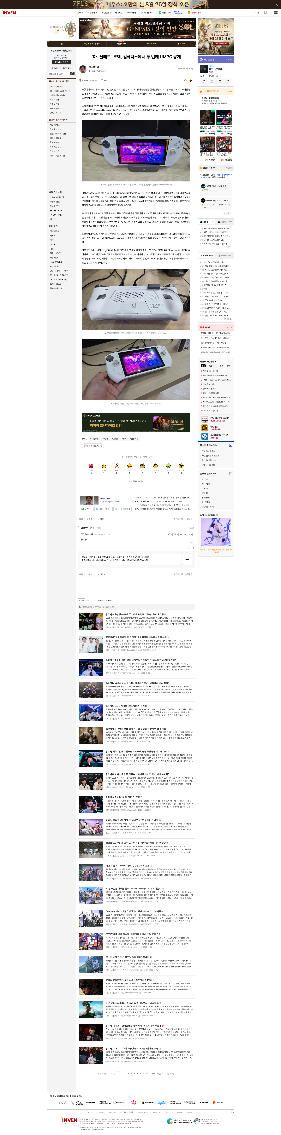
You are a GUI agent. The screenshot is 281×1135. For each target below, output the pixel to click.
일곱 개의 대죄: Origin (58, 271)
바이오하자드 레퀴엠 (58, 279)
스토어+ (229, 92)
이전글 (101, 519)
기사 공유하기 (135, 481)
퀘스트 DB (206, 502)
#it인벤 (105, 439)
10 (147, 1073)
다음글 (89, 519)
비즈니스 (101, 1112)
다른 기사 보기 (105, 509)
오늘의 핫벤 (55, 202)
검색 (72, 73)
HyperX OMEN (56, 262)
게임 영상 (54, 257)
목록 (81, 519)
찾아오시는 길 (177, 1112)
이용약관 (112, 1112)
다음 (159, 1073)
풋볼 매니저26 (55, 288)
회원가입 (55, 68)
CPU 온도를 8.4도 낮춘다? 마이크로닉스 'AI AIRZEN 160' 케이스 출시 (163, 509)
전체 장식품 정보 (208, 465)
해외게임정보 (55, 253)
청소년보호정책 (142, 1112)
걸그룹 (52, 244)
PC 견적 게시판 (56, 215)
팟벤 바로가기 (55, 231)
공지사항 (189, 1112)
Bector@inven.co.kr (97, 71)
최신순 (98, 528)
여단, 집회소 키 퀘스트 (210, 456)
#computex (94, 439)
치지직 (52, 236)
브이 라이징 (55, 266)
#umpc (115, 439)
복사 (105, 80)
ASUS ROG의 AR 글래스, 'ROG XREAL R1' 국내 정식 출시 (159, 501)
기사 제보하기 (124, 509)
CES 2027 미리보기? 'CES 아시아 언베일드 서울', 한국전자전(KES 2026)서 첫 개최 (163, 498)
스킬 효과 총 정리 (208, 451)
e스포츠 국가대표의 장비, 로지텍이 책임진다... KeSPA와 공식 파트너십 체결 (163, 505)
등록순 (91, 528)
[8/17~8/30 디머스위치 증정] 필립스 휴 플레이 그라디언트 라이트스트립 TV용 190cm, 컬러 (216, 338)
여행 (52, 249)
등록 (187, 559)
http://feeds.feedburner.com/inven (99, 600)
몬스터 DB (206, 497)
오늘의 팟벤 (55, 206)
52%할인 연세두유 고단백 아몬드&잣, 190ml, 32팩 (216, 347)
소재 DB (205, 488)
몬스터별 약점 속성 (209, 460)
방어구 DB (206, 484)
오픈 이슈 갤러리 (57, 197)
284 (153, 1073)
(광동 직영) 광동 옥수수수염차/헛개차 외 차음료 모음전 (216, 352)
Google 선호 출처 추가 (89, 80)
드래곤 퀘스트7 (56, 284)
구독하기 (88, 509)
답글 (191, 542)
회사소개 (91, 1112)
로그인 (256, 12)
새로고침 (191, 528)
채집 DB (205, 493)
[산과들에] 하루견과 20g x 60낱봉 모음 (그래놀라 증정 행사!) (216, 343)
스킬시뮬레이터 (208, 507)
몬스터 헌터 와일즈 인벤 (61, 50)
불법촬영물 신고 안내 (160, 1112)
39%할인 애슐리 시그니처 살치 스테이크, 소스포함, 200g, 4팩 (216, 333)
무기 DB (205, 479)
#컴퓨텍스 (134, 439)
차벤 (52, 240)
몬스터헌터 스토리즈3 (59, 275)
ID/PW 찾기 (67, 68)
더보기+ (229, 59)
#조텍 (124, 439)
